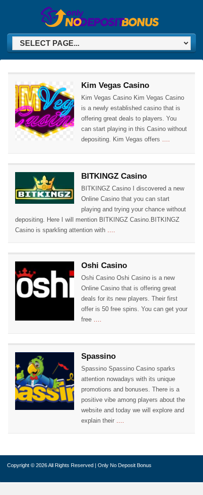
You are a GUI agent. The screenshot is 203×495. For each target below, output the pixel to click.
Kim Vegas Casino (115, 85)
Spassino (98, 356)
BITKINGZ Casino (114, 176)
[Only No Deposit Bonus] (100, 25)
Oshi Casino (104, 265)
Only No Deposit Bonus (125, 465)
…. (166, 139)
